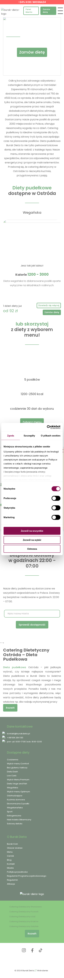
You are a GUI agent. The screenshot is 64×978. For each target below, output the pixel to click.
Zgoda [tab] (10, 435)
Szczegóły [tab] (29, 435)
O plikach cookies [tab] (50, 435)
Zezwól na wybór (32, 539)
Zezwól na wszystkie (32, 531)
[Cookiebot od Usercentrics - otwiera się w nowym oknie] (46, 427)
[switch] (56, 498)
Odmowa (32, 549)
